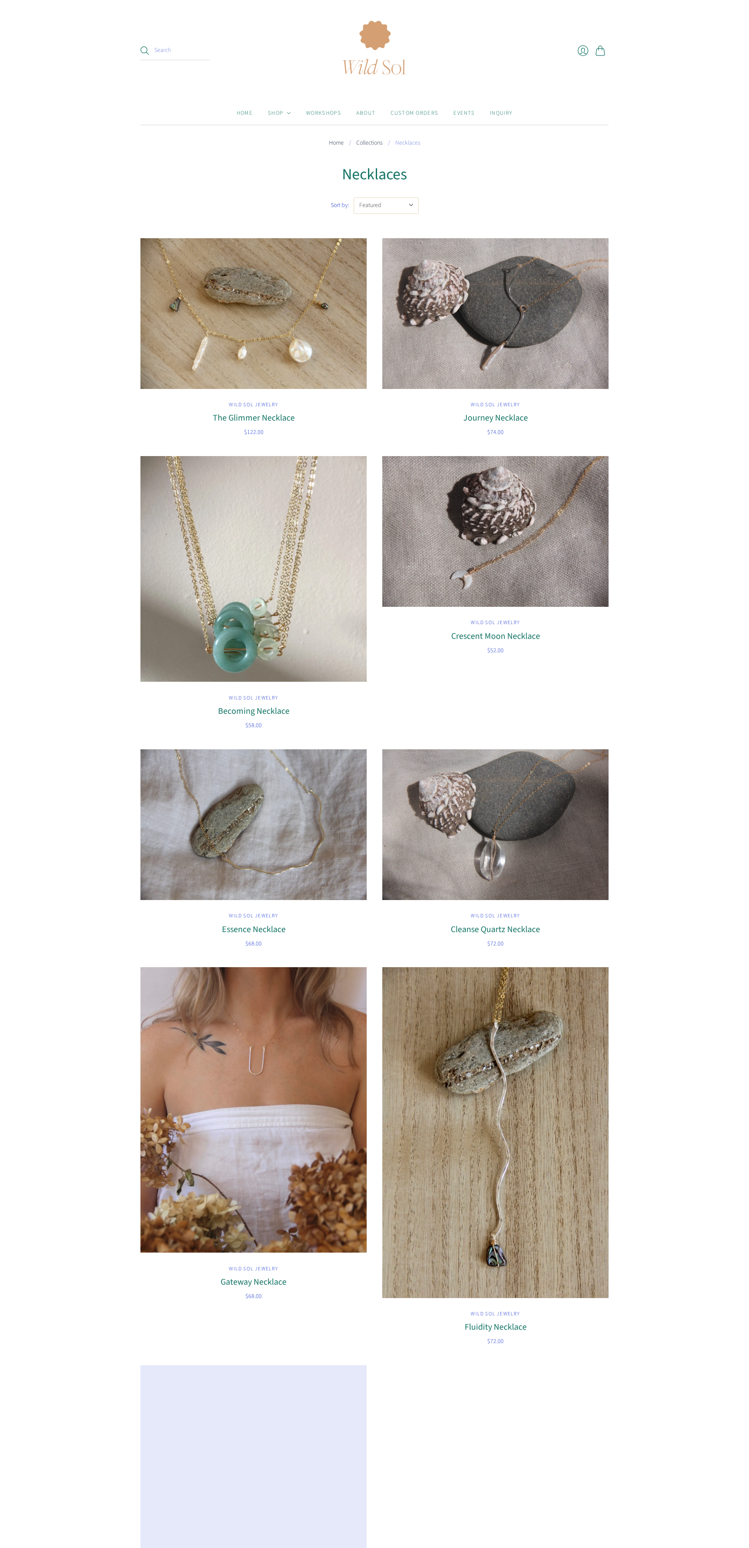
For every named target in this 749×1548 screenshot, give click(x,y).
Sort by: (340, 205)
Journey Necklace (495, 418)
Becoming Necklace (254, 711)
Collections (369, 143)
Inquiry (501, 113)
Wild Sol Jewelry (253, 404)
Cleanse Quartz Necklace (495, 929)
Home (245, 113)
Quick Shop (253, 378)
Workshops (323, 113)
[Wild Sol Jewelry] (374, 51)
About (366, 113)
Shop (275, 113)
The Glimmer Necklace (254, 418)
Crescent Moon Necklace (495, 636)
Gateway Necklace (254, 1282)
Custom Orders (414, 113)
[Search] (144, 50)
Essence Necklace (254, 929)
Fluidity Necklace (496, 1327)
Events (464, 113)
